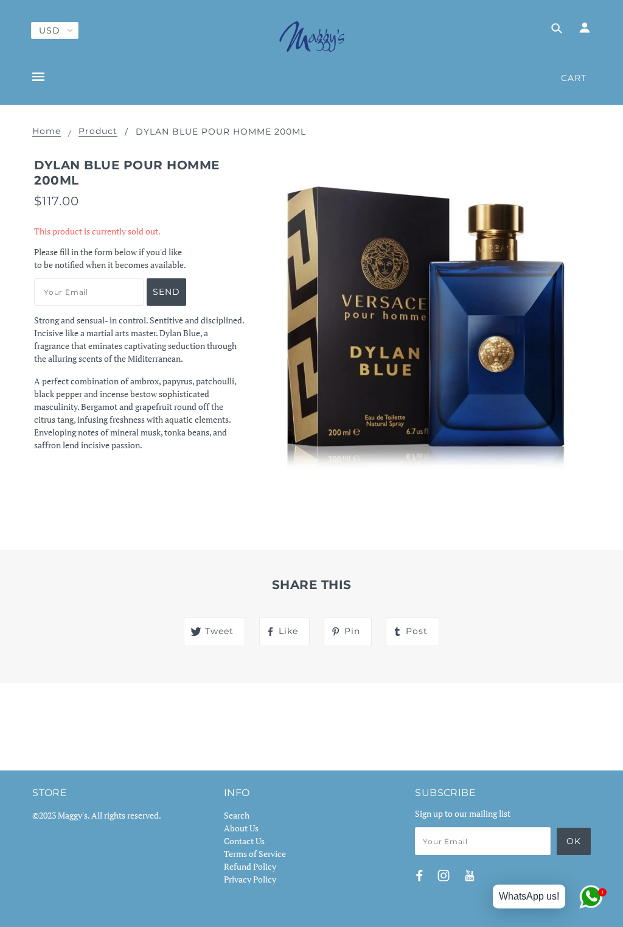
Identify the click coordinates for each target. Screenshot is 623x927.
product (97, 131)
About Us (241, 828)
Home (46, 131)
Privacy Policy (250, 879)
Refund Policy (250, 866)
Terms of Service (255, 853)
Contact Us (244, 841)
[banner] (311, 36)
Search (236, 815)
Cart (573, 77)
